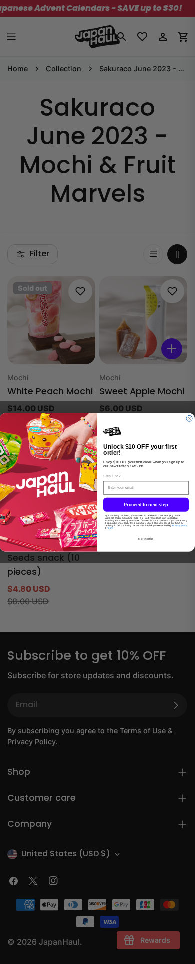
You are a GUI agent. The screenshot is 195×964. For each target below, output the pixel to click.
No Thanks (146, 539)
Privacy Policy (180, 526)
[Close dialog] (189, 417)
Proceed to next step (146, 505)
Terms (111, 528)
